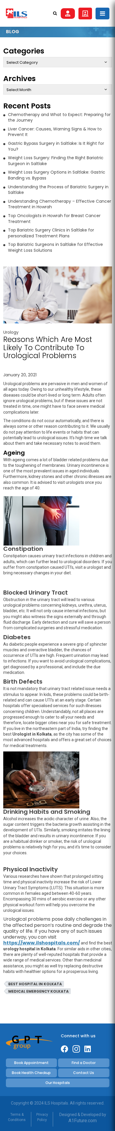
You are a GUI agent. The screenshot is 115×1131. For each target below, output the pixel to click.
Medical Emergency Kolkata (38, 991)
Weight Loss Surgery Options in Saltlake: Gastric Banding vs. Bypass (56, 175)
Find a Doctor (84, 1062)
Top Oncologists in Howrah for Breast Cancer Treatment (54, 218)
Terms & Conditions (17, 1117)
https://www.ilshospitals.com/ (41, 942)
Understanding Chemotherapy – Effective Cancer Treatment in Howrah (59, 204)
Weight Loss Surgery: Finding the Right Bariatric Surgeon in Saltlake (56, 161)
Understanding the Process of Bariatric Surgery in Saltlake (58, 190)
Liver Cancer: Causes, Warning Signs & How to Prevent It (55, 132)
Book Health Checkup (31, 1072)
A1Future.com (82, 1120)
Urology (11, 332)
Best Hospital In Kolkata (35, 983)
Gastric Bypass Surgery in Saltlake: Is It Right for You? (56, 146)
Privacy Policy (42, 1117)
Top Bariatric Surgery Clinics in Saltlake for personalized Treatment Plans (51, 233)
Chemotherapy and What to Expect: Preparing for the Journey (59, 117)
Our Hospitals (57, 1082)
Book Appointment (31, 1062)
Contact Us (83, 1072)
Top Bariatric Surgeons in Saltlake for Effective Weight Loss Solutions (55, 247)
